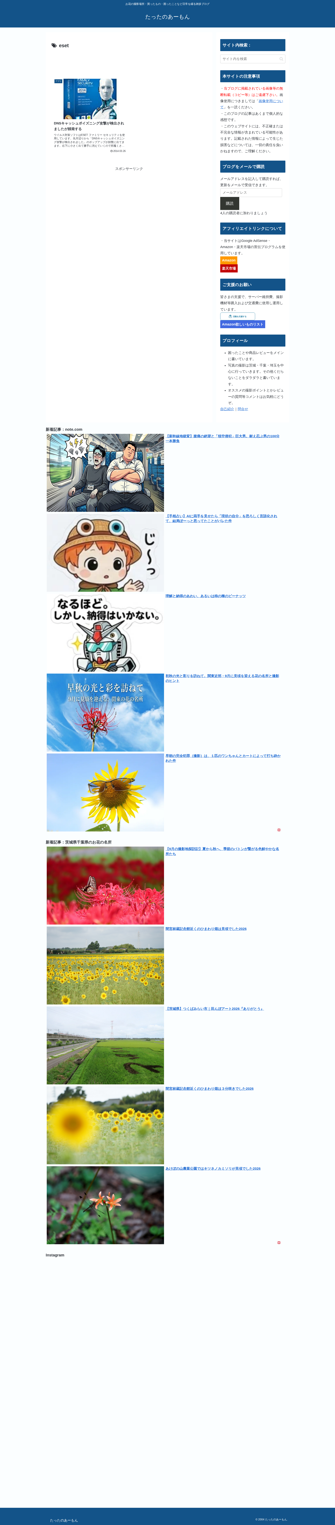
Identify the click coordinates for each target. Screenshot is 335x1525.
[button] (281, 59)
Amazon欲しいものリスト (242, 324)
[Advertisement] (129, 60)
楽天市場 (229, 268)
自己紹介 (227, 409)
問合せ (243, 409)
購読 (230, 203)
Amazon (229, 260)
